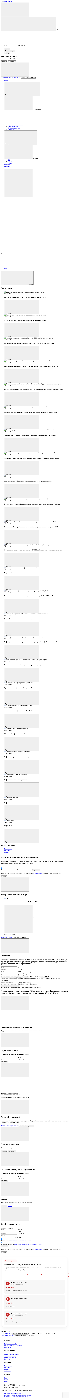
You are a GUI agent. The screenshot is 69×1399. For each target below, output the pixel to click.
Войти (6, 268)
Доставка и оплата (13, 126)
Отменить (4, 1151)
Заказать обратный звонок (28, 77)
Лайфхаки (7, 854)
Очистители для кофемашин (13, 1345)
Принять (3, 876)
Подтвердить (12, 61)
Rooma (10, 163)
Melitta (10, 161)
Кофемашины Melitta (10, 1344)
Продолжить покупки (19, 937)
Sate (9, 160)
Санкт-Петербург (9, 51)
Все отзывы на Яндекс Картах (36, 1275)
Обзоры (6, 852)
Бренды (7, 144)
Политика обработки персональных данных (17, 1395)
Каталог (6, 80)
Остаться (4, 1206)
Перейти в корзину (7, 937)
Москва (7, 49)
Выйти (10, 1206)
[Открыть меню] (1, 253)
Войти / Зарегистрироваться (9, 1126)
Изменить (4, 61)
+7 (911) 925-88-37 (6, 1333)
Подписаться (36, 870)
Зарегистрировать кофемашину (10, 986)
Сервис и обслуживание (15, 125)
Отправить (4, 1061)
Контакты (7, 164)
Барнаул (7, 53)
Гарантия (11, 129)
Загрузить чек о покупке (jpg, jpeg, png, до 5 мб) (14, 976)
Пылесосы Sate (8, 1347)
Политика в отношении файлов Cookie (16, 1396)
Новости (7, 166)
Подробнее (8, 313)
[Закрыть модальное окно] (15, 884)
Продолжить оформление (26, 1126)
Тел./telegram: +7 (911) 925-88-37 (11, 77)
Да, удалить (12, 1151)
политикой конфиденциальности (21, 1241)
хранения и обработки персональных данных (28, 1244)
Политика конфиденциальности (14, 1393)
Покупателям (9, 95)
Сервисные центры (14, 128)
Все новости (8, 849)
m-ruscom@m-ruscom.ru (8, 1335)
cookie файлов (37, 873)
